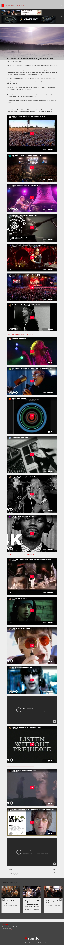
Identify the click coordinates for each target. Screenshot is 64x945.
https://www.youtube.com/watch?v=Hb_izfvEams (20, 334)
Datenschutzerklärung (31, 943)
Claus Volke (11, 61)
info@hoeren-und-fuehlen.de (9, 930)
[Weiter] (61, 899)
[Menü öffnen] (61, 5)
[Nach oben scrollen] (60, 943)
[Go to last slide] (3, 899)
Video (14, 56)
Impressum (21, 943)
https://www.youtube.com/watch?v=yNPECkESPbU (20, 554)
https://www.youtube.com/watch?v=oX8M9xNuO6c (20, 766)
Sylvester (9, 56)
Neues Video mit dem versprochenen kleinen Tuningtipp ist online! (17, 872)
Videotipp (18, 56)
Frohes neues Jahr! (52, 871)
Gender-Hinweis (42, 943)
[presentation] (11, 892)
